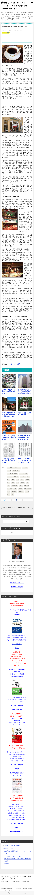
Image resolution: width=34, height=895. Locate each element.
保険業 (27, 479)
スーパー (23, 476)
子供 (13, 482)
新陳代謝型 (14, 485)
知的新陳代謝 (27, 488)
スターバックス (23, 473)
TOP (17, 877)
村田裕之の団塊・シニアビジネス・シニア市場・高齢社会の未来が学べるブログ (14, 5)
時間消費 (26, 485)
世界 (8, 479)
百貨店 (20, 488)
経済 (8, 491)
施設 (21, 485)
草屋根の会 (7, 864)
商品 (8, 482)
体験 (13, 479)
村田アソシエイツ (9, 848)
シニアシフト (16, 470)
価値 (17, 479)
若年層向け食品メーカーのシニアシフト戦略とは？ (25, 507)
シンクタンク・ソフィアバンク (13, 856)
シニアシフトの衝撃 (14, 364)
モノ (28, 476)
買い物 (27, 491)
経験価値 (14, 491)
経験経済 (21, 491)
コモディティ (17, 467)
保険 (22, 479)
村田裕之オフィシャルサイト (12, 845)
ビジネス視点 (6, 32)
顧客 (8, 494)
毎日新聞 (9, 488)
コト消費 (9, 467)
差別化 (22, 482)
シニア (9, 470)
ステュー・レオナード (12, 476)
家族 (17, 482)
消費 (15, 488)
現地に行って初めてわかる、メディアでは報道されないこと (10, 507)
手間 (8, 485)
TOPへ (25, 893)
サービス (25, 467)
